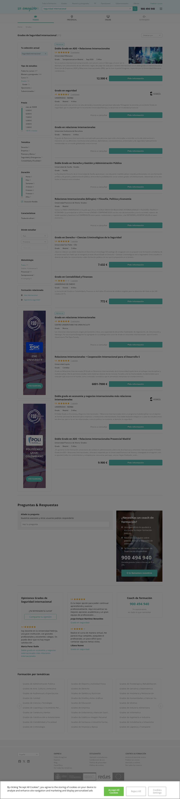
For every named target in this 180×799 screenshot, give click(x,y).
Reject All (136, 791)
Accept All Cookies (113, 791)
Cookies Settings (157, 791)
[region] (90, 790)
